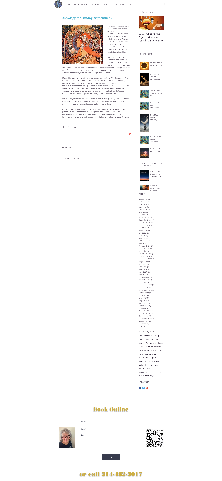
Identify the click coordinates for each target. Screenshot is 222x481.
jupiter (141, 365)
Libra (147, 339)
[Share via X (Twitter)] (69, 127)
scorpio (151, 372)
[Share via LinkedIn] (75, 127)
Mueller (142, 343)
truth (147, 376)
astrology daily (152, 350)
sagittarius (143, 372)
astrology (142, 350)
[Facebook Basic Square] (140, 388)
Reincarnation (151, 343)
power (148, 368)
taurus (141, 376)
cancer (141, 354)
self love (158, 372)
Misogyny (154, 339)
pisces (155, 365)
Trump (141, 347)
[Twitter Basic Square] (143, 388)
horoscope (143, 361)
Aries (141, 336)
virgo (152, 376)
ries (153, 368)
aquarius (157, 347)
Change (157, 336)
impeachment (153, 361)
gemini (155, 357)
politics (141, 368)
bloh (161, 350)
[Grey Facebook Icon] (164, 4)
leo (146, 365)
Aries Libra (148, 336)
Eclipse (141, 339)
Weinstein (149, 347)
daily (156, 354)
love (150, 365)
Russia (160, 343)
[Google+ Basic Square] (147, 388)
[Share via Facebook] (63, 127)
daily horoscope (145, 357)
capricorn (149, 354)
